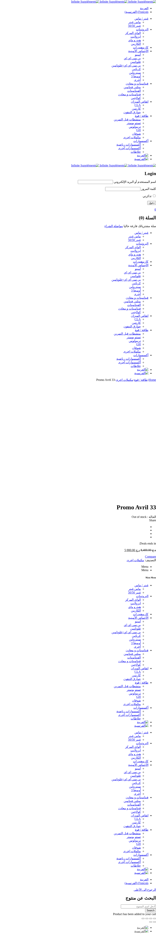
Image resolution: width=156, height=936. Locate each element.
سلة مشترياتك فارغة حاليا (140, 226)
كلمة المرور (148, 188)
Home (152, 379)
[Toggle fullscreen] (146, 918)
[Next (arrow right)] (150, 922)
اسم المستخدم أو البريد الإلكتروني (135, 181)
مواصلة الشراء (113, 226)
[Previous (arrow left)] (154, 922)
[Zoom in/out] (143, 918)
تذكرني (147, 196)
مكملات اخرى (124, 379)
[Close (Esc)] (154, 918)
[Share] (150, 918)
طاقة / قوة (141, 379)
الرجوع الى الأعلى (145, 889)
